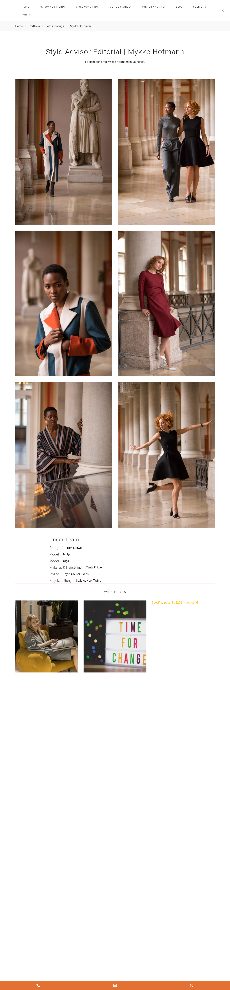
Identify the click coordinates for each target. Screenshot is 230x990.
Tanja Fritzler (94, 567)
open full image (63, 152)
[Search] (223, 11)
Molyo (67, 554)
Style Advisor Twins (76, 574)
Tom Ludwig (74, 548)
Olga (66, 561)
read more (46, 636)
